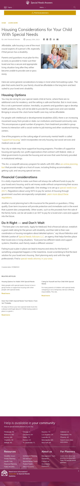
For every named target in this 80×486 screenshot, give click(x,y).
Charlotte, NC (9, 440)
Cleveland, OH (28, 435)
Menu (42, 7)
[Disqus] (40, 340)
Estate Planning (9, 459)
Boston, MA (8, 437)
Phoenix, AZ (64, 437)
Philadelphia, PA (66, 435)
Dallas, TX (26, 437)
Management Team (48, 456)
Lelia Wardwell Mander (12, 39)
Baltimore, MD (9, 435)
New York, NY (46, 443)
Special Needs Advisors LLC (31, 236)
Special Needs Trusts (30, 461)
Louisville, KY (46, 437)
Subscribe (12, 474)
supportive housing (11, 139)
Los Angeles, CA (47, 435)
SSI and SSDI (27, 459)
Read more (6, 293)
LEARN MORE (13, 23)
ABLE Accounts (28, 467)
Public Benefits (9, 467)
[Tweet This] (47, 39)
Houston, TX (46, 432)
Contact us (45, 461)
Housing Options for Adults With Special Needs (18, 282)
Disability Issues (9, 456)
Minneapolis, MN (47, 440)
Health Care (8, 461)
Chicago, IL (26, 432)
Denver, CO (27, 440)
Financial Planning (10, 464)
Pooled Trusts (27, 464)
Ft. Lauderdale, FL (29, 443)
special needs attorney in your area (36, 258)
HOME (4, 23)
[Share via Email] (57, 39)
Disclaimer (45, 459)
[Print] (54, 39)
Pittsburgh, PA (9, 432)
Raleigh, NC (8, 443)
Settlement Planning (30, 456)
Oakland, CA (64, 432)
